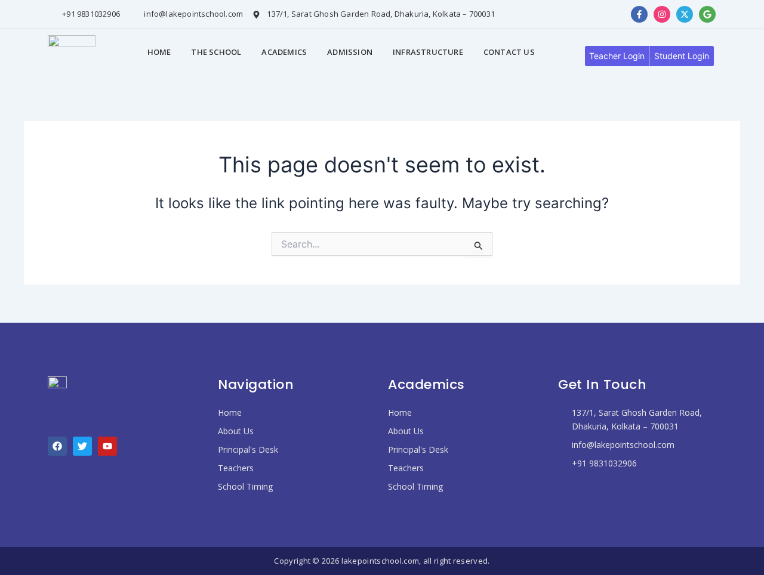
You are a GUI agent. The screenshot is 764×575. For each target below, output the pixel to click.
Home (159, 52)
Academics (284, 52)
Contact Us (509, 52)
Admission (349, 52)
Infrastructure (428, 52)
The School (216, 52)
